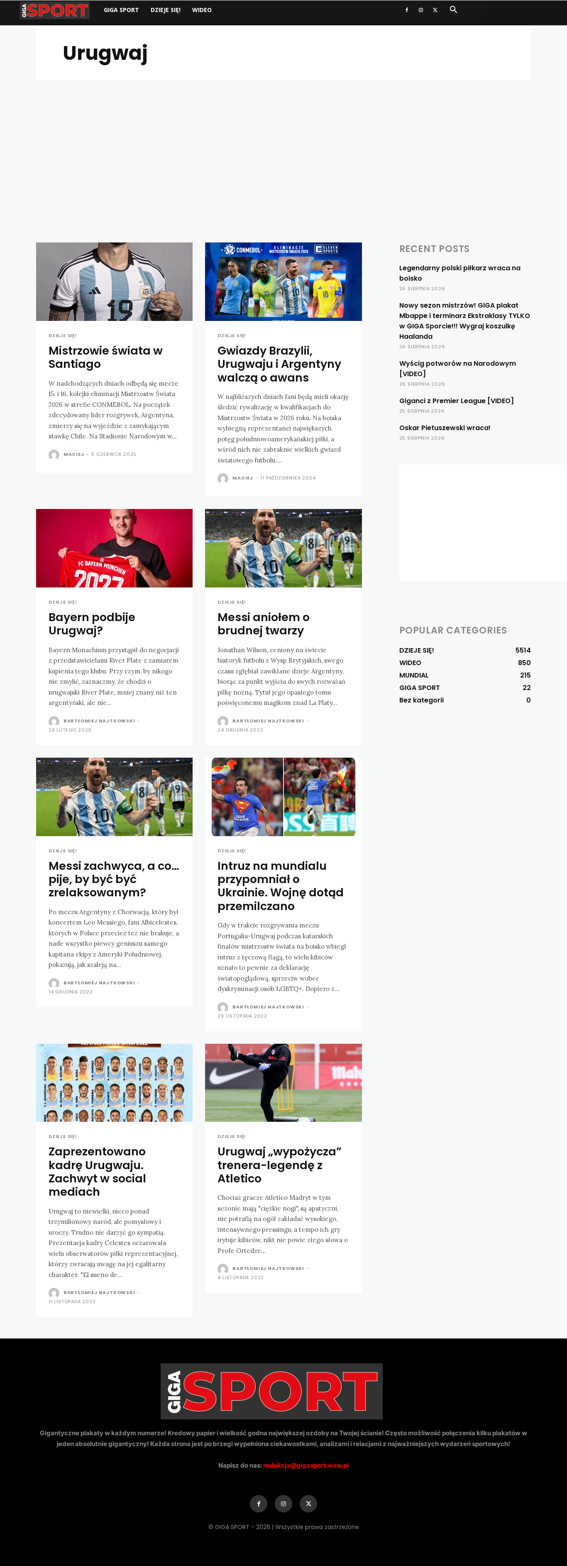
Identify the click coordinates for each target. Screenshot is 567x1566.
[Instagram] (421, 10)
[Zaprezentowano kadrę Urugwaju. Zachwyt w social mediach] (114, 1083)
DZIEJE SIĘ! (166, 10)
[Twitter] (435, 10)
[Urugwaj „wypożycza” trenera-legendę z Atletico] (283, 1083)
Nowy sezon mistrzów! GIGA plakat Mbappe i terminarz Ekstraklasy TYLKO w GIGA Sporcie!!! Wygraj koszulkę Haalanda (464, 321)
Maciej (74, 454)
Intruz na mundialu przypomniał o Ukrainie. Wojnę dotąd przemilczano (281, 886)
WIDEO (202, 10)
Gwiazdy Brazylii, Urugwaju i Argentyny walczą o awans (279, 364)
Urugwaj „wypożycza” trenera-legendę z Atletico (280, 1165)
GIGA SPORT (121, 10)
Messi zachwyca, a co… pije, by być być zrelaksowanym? (114, 879)
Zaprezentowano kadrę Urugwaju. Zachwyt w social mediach (97, 1171)
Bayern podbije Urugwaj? (92, 623)
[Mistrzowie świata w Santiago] (114, 281)
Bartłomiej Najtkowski (99, 720)
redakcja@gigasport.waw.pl (306, 1465)
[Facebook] (407, 10)
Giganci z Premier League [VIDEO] (456, 401)
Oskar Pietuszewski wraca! (445, 428)
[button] (453, 11)
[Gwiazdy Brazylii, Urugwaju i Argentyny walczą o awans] (283, 281)
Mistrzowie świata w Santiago (106, 357)
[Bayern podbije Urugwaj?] (114, 548)
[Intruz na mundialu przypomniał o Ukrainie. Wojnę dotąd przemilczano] (283, 797)
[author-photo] (55, 455)
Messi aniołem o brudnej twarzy (264, 623)
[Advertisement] (283, 143)
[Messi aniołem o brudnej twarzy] (283, 548)
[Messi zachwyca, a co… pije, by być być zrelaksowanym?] (114, 797)
